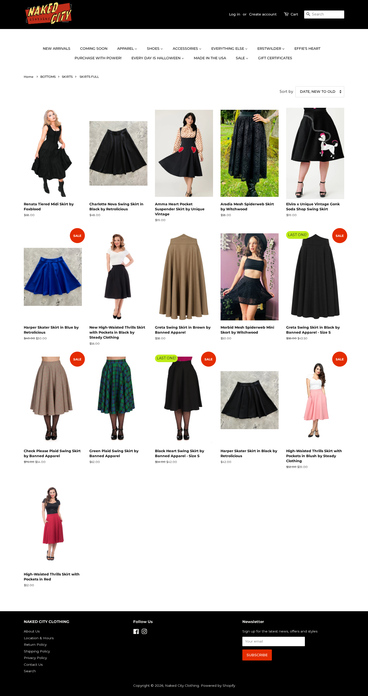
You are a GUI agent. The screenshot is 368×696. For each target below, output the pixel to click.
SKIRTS (67, 77)
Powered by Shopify (218, 685)
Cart (294, 14)
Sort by (286, 91)
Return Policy (35, 644)
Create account (263, 14)
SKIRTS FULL (89, 77)
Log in (234, 14)
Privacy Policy (35, 658)
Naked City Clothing (182, 685)
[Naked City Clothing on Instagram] (144, 632)
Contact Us (33, 664)
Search (30, 671)
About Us (32, 631)
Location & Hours (39, 638)
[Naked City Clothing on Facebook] (136, 632)
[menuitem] (59, 49)
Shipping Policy (37, 651)
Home (28, 77)
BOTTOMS (48, 77)
